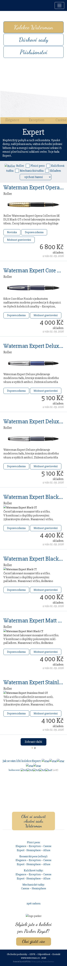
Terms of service (48, 962)
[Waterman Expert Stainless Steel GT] (25, 692)
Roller (20, 166)
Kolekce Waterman (33, 27)
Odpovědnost (43, 954)
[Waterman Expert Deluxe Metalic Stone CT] (33, 438)
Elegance (21, 846)
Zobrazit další (33, 742)
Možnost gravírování (19, 240)
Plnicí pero (37, 166)
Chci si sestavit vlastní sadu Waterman (33, 821)
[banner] (6, 5)
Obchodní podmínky (17, 954)
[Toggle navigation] (59, 5)
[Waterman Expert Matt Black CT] (23, 631)
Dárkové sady (33, 39)
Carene (47, 846)
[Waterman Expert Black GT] (20, 507)
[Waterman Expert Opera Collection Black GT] (33, 204)
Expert (21, 850)
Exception (36, 120)
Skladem (55, 171)
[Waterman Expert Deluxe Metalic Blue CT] (33, 363)
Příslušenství (33, 52)
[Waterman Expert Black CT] (20, 569)
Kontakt (56, 954)
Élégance (12, 120)
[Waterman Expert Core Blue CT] (33, 287)
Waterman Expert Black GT (34, 497)
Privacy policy (36, 962)
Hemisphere (33, 850)
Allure (46, 850)
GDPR (32, 954)
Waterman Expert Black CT (34, 558)
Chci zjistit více (33, 941)
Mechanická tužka (31, 171)
